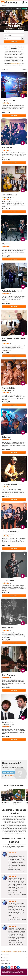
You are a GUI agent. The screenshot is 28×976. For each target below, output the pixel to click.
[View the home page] (9, 2)
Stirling (5, 833)
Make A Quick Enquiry (8, 772)
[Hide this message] (25, 970)
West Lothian (21, 833)
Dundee (13, 822)
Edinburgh (3, 825)
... (9, 110)
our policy (6, 974)
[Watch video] (22, 95)
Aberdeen (12, 819)
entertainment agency (15, 63)
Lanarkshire (4, 827)
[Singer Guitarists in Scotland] (19, 795)
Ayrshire (13, 821)
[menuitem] (14, 954)
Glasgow (14, 825)
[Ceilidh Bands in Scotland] (7, 795)
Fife (11, 825)
